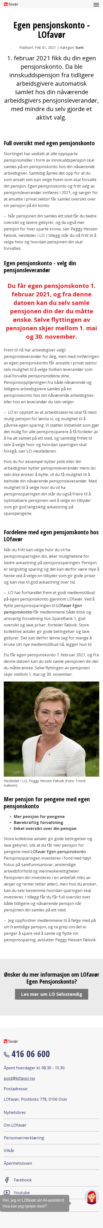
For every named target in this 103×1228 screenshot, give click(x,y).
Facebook (23, 1180)
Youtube (22, 1192)
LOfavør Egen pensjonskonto (58, 851)
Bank (80, 47)
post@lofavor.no (19, 1078)
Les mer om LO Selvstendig (51, 994)
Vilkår (9, 1150)
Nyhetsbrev (15, 1112)
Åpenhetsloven (18, 1163)
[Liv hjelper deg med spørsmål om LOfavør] (91, 1196)
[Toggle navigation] (96, 4)
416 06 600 (29, 1054)
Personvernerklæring (24, 1138)
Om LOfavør (15, 1125)
